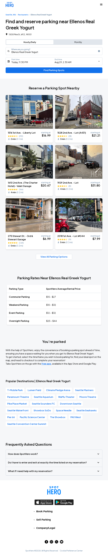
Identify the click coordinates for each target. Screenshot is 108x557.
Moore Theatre (87, 396)
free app (46, 363)
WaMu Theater (66, 396)
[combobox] (54, 51)
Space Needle (63, 410)
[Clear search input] (99, 51)
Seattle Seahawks (86, 410)
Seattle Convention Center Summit (26, 423)
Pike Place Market (17, 403)
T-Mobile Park (15, 390)
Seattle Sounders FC (43, 403)
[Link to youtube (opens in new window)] (61, 542)
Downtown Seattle (70, 403)
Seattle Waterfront (18, 410)
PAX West (75, 417)
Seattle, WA (11, 15)
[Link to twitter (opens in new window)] (56, 542)
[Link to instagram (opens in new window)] (51, 542)
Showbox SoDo (42, 410)
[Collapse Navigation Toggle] (101, 4)
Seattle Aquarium (43, 396)
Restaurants (23, 15)
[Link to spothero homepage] (54, 490)
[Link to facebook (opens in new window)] (46, 542)
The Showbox (57, 417)
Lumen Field (34, 390)
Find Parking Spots (54, 70)
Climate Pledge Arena (58, 390)
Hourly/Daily (29, 42)
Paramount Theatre (18, 396)
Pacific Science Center (32, 417)
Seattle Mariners (84, 390)
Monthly (78, 42)
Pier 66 (11, 417)
